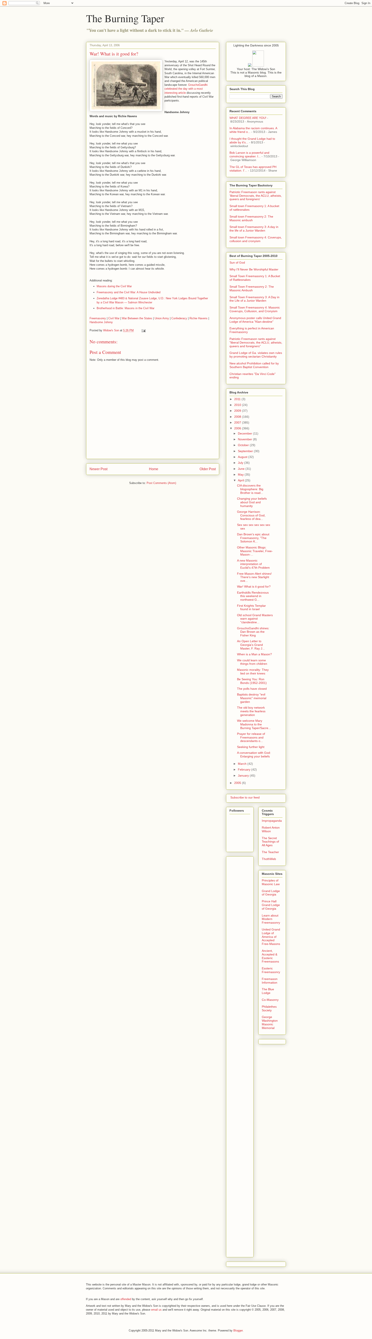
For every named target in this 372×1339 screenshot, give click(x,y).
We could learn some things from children (252, 662)
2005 (238, 783)
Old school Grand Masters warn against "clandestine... (255, 618)
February (244, 769)
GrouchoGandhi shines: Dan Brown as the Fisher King (253, 632)
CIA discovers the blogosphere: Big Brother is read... (250, 489)
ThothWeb (269, 859)
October (244, 445)
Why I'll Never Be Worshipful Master (253, 269)
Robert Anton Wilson (271, 829)
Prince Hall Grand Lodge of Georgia (271, 905)
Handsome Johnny (101, 322)
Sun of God (237, 262)
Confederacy (179, 318)
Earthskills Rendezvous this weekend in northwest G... (253, 596)
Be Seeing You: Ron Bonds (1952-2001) (252, 681)
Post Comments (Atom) (161, 483)
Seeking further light (250, 747)
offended (125, 1299)
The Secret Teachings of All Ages (270, 841)
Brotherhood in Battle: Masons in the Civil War (125, 308)
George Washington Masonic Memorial (270, 1022)
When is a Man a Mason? (254, 654)
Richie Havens (198, 318)
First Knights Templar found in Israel (251, 607)
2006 (238, 428)
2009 (238, 410)
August (243, 457)
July (241, 462)
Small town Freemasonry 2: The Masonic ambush (251, 218)
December (245, 433)
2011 (238, 399)
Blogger (238, 1330)
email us (156, 1309)
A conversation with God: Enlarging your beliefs (254, 754)
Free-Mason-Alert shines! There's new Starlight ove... (254, 577)
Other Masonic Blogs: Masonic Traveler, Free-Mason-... (255, 551)
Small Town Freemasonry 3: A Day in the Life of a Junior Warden (254, 299)
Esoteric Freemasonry (271, 970)
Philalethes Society (269, 1008)
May (241, 474)
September (246, 451)
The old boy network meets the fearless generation (251, 711)
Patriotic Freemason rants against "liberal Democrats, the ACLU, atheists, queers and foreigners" (255, 342)
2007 (238, 422)
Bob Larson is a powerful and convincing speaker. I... (249, 154)
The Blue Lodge (268, 991)
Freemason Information (269, 980)
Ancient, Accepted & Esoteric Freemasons (270, 956)
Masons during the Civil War (114, 286)
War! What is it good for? (254, 586)
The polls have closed (252, 688)
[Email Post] (143, 330)
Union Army (162, 318)
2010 (238, 405)
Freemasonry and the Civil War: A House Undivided (128, 292)
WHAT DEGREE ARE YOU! (247, 118)
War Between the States (137, 318)
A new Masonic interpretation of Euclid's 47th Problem (253, 564)
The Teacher (270, 852)
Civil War (113, 318)
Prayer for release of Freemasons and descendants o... (251, 737)
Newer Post (98, 469)
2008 (238, 416)
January (244, 775)
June (241, 468)
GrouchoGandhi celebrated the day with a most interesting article (186, 88)
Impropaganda (272, 820)
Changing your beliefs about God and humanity (252, 502)
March (242, 763)
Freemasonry (98, 318)
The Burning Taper (125, 18)
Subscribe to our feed (244, 797)
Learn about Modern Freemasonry (271, 919)
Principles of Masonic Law (271, 882)
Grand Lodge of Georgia (271, 892)
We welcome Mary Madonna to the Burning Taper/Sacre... (254, 724)
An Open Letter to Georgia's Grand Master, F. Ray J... (251, 644)
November (245, 439)
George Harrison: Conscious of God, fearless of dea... (251, 515)
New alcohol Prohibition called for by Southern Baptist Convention (254, 365)
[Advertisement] (246, 922)
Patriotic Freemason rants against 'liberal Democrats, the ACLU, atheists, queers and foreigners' (255, 195)
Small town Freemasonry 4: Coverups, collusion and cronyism (255, 239)
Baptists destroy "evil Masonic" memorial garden (251, 698)
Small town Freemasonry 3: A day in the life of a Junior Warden (253, 228)
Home (153, 469)
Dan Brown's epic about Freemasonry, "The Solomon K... (253, 538)
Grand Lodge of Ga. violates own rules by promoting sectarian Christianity (255, 354)
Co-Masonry (270, 999)
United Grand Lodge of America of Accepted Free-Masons (271, 937)
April (241, 480)
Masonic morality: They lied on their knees (253, 671)
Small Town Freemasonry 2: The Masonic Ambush (251, 288)
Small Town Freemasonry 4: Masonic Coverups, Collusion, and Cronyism (254, 309)
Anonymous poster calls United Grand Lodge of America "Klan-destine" (255, 319)
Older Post (208, 469)
